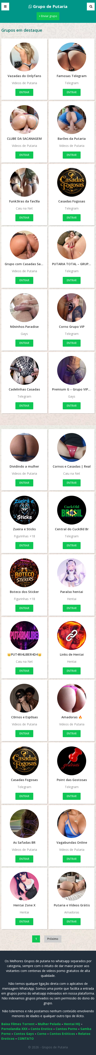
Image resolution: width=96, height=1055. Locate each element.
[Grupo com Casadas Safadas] (24, 245)
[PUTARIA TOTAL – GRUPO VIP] (71, 245)
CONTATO (26, 1038)
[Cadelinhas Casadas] (24, 370)
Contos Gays (24, 1034)
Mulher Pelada (49, 1024)
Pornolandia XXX (14, 1029)
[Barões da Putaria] (71, 119)
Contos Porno (66, 1029)
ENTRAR (24, 92)
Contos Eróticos (62, 1034)
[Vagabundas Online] (71, 823)
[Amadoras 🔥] (71, 698)
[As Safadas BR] (24, 823)
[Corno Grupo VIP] (71, 307)
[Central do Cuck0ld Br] (71, 510)
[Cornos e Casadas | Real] (71, 447)
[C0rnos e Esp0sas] (24, 698)
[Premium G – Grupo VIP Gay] (71, 370)
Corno (41, 1034)
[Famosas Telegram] (71, 57)
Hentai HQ (72, 1024)
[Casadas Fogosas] (71, 182)
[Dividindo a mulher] (24, 447)
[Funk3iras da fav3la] (24, 182)
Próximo (52, 939)
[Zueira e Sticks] (24, 510)
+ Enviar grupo (48, 16)
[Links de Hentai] (71, 635)
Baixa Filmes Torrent (18, 1024)
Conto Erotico (41, 1029)
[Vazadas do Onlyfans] (24, 57)
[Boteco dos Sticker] (24, 572)
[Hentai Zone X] (24, 886)
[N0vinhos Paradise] (24, 307)
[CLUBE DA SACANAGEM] (24, 119)
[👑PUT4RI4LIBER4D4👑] (24, 635)
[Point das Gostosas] (71, 760)
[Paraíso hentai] (71, 572)
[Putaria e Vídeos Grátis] (71, 886)
